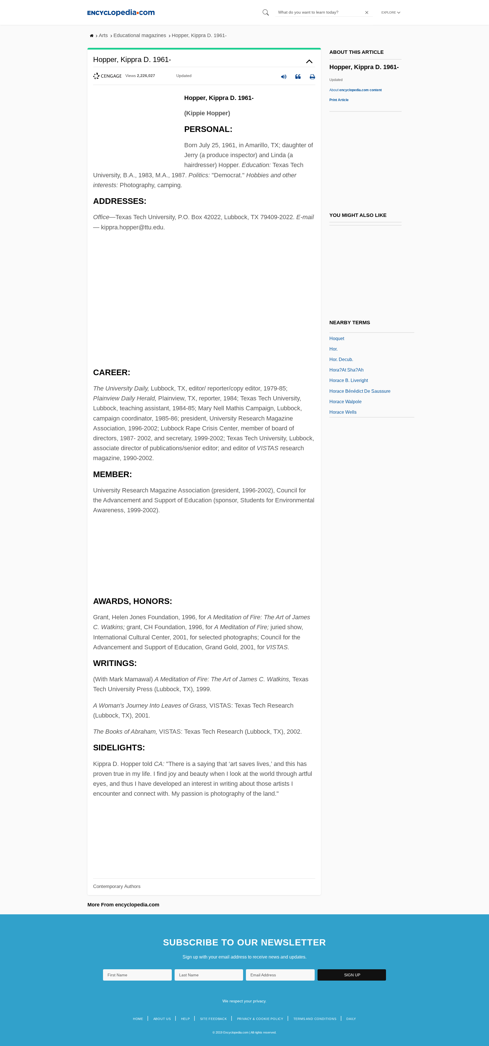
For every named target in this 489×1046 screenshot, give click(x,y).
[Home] (121, 12)
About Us (162, 1019)
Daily (351, 1019)
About (355, 90)
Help (185, 1019)
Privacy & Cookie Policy (260, 1019)
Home (138, 1019)
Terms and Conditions (314, 1019)
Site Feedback (213, 1019)
